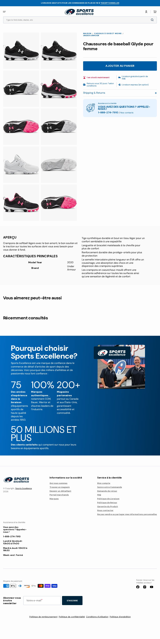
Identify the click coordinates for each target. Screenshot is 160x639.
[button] (146, 11)
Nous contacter (105, 510)
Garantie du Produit (107, 506)
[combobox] (80, 19)
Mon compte (103, 483)
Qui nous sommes (58, 483)
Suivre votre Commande (109, 487)
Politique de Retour (107, 502)
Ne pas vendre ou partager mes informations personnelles (127, 514)
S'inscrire (72, 600)
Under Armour (91, 36)
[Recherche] (153, 19)
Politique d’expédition (120, 616)
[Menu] (4, 11)
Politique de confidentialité (72, 616)
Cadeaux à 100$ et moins (107, 34)
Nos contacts (126, 112)
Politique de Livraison (108, 498)
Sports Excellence (23, 488)
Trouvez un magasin (60, 487)
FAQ (99, 494)
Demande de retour (107, 491)
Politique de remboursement (43, 616)
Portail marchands (59, 494)
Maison (87, 34)
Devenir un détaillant (60, 491)
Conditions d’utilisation (97, 616)
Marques (54, 498)
